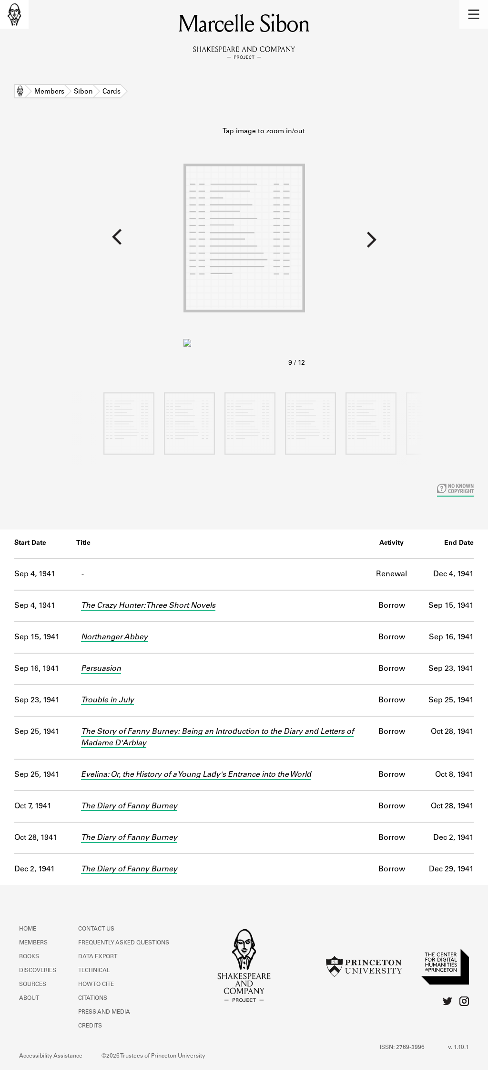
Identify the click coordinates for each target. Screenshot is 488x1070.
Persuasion (101, 669)
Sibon (83, 92)
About (29, 998)
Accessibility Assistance (50, 1056)
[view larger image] (244, 248)
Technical (94, 971)
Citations (92, 998)
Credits (90, 1026)
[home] (14, 14)
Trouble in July (107, 700)
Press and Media (104, 1012)
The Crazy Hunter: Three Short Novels (148, 606)
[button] (473, 14)
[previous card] (91, 243)
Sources (32, 984)
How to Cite (96, 984)
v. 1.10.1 (458, 1047)
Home (20, 92)
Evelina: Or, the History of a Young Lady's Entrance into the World (196, 775)
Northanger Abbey (114, 637)
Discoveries (37, 971)
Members (49, 92)
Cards (111, 92)
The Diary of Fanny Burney (129, 806)
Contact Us (96, 929)
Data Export (97, 957)
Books (29, 957)
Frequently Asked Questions (123, 943)
